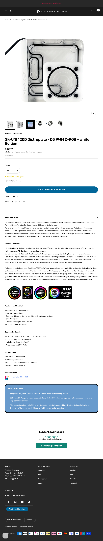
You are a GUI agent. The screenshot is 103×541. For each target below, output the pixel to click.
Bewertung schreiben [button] (51, 446)
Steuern (17, 152)
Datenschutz (42, 479)
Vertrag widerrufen (17, 509)
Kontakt (73, 470)
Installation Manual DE (20, 377)
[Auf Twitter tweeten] (20, 201)
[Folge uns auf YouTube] (22, 502)
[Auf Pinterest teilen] (15, 201)
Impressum (42, 470)
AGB (39, 474)
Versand (73, 483)
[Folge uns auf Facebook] (8, 502)
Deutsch (29, 519)
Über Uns (73, 479)
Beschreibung (12, 217)
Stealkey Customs (13, 133)
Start (6, 20)
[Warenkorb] (96, 11)
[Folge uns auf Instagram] (15, 502)
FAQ (71, 474)
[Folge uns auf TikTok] (29, 502)
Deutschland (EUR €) (14, 519)
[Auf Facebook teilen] (12, 201)
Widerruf (41, 483)
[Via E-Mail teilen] (24, 201)
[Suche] (11, 11)
